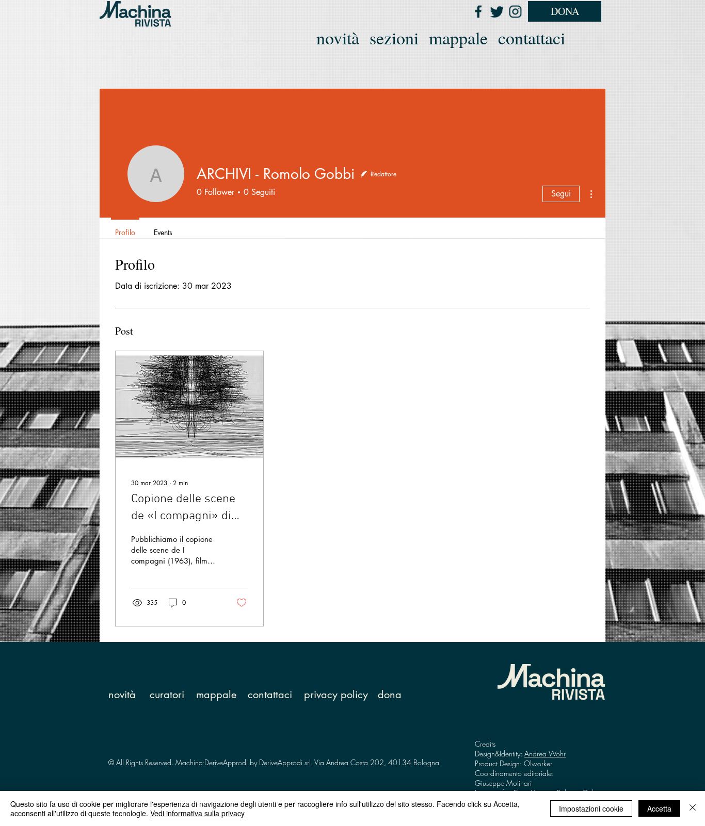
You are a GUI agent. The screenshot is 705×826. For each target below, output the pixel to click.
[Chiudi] (692, 808)
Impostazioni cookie (591, 808)
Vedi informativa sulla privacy (197, 813)
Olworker (538, 763)
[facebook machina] (478, 11)
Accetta (659, 808)
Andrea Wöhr (545, 753)
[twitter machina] (496, 11)
